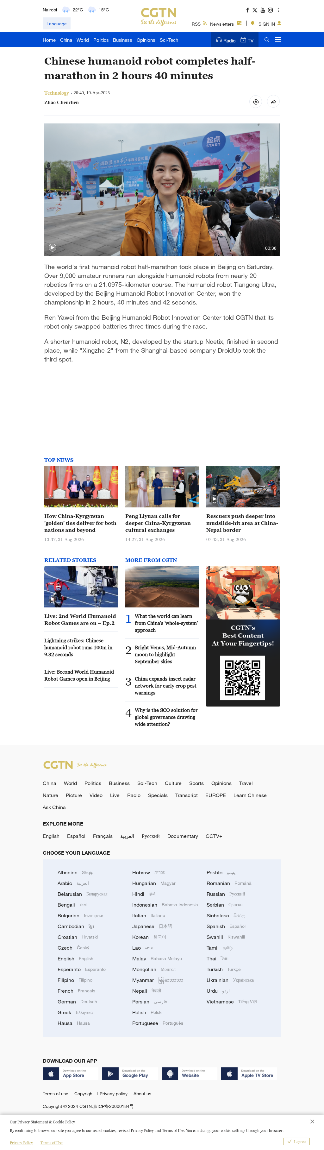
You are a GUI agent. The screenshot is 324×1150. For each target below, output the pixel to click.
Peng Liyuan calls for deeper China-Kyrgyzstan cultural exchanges (158, 523)
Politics (101, 40)
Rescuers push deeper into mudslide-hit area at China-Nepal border (242, 523)
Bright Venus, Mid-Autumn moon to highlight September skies (165, 654)
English (51, 836)
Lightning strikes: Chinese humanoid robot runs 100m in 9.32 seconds (78, 647)
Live (115, 795)
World (83, 40)
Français (103, 836)
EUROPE (215, 795)
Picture (74, 795)
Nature (50, 795)
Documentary (182, 836)
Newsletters (222, 24)
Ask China (54, 807)
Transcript (186, 795)
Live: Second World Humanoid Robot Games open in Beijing (79, 675)
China (66, 40)
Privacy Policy (21, 1143)
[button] (52, 247)
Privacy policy (114, 1093)
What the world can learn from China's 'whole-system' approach (166, 623)
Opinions (146, 40)
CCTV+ (214, 836)
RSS (196, 24)
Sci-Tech (169, 40)
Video (96, 795)
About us (142, 1093)
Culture (173, 783)
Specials (158, 795)
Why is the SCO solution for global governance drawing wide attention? (166, 717)
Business (122, 40)
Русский (151, 836)
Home (49, 40)
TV (250, 40)
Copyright (84, 1093)
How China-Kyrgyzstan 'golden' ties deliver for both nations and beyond (80, 523)
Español (76, 836)
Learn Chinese (250, 795)
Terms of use (56, 1093)
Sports (196, 783)
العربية (127, 836)
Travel (246, 783)
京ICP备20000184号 (113, 1106)
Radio (229, 40)
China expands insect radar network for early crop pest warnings (165, 685)
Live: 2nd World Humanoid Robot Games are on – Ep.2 (80, 619)
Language (57, 23)
